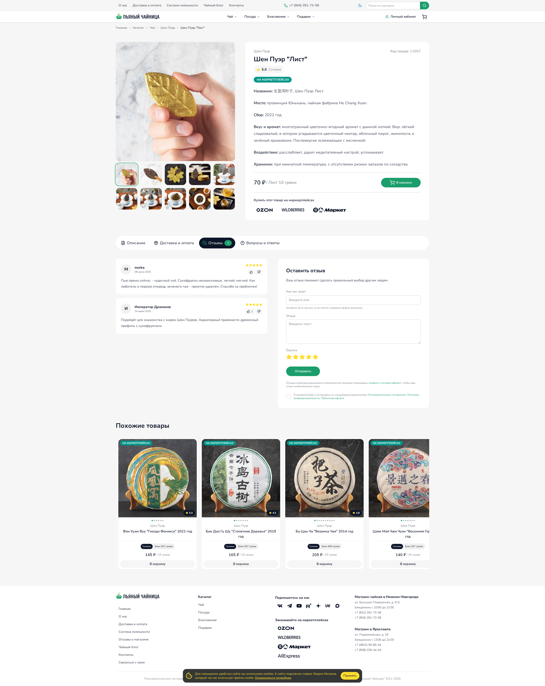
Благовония (276, 16)
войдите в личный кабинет (385, 383)
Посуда (250, 16)
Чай (230, 16)
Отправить (303, 371)
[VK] (280, 606)
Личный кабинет (403, 16)
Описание (136, 242)
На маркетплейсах (273, 80)
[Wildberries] (293, 210)
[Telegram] (289, 606)
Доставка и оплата (177, 242)
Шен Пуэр (262, 51)
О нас (123, 616)
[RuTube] (308, 606)
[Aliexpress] (289, 656)
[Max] (337, 606)
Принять (350, 675)
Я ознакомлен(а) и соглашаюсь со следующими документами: (356, 396)
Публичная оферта (332, 398)
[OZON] (264, 210)
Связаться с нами (132, 662)
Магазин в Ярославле (373, 629)
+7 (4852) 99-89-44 (368, 645)
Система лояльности (134, 632)
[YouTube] (299, 606)
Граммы (146, 546)
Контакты (126, 655)
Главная (125, 609)
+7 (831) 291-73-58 (368, 612)
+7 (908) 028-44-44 (368, 650)
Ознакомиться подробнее (273, 678)
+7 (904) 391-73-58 (368, 618)
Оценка (291, 350)
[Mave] (328, 606)
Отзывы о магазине (134, 639)
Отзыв (290, 316)
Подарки (304, 16)
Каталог (204, 597)
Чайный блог (129, 647)
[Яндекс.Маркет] (329, 210)
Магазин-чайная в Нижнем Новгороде (387, 597)
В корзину (404, 182)
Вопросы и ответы (263, 242)
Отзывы (218, 242)
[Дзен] (318, 606)
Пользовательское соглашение (387, 394)
